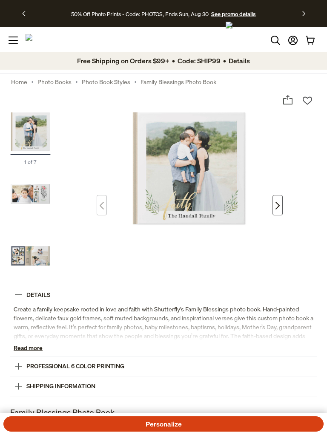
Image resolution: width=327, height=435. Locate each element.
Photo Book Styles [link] (106, 82)
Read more (28, 348)
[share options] (287, 99)
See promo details (233, 14)
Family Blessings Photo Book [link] (178, 82)
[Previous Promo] (26, 13)
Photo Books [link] (54, 82)
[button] (293, 40)
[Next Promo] (304, 13)
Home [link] (19, 82)
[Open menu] (13, 40)
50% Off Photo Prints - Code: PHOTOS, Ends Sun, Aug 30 (140, 14)
